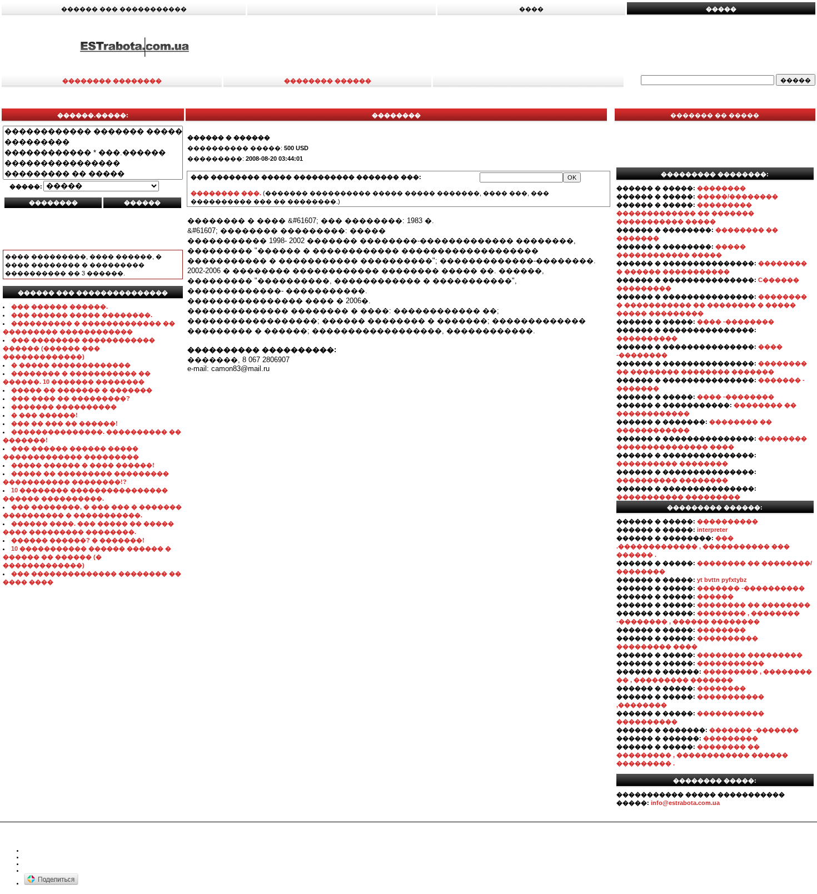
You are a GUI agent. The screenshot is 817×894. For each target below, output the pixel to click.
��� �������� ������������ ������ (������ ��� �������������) (79, 348)
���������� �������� (672, 463)
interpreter (712, 529)
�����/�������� (737, 196)
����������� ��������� (678, 496)
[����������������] (92, 163)
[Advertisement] (543, 46)
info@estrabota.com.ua (685, 802)
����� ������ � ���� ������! (83, 465)
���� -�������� (735, 321)
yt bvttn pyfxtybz (722, 579)
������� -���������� (751, 588)
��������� (730, 738)
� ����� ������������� (71, 365)
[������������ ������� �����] (92, 131)
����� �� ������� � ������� (81, 390)
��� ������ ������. (59, 306)
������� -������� (754, 730)
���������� (646, 338)
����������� (730, 663)
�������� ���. (226, 193)
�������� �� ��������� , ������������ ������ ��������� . (702, 755)
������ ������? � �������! (78, 540)
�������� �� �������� (753, 604)
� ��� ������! (44, 415)
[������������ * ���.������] (92, 152)
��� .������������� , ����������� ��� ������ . (703, 546)
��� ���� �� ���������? (70, 398)
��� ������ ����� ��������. (81, 315)
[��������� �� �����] (92, 174)
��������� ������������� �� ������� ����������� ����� (685, 213)
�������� (721, 188)
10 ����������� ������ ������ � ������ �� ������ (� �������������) (87, 557)
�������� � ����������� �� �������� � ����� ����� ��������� (711, 305)
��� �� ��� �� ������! (64, 423)
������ (715, 596)
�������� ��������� (750, 654)
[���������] (92, 142)
